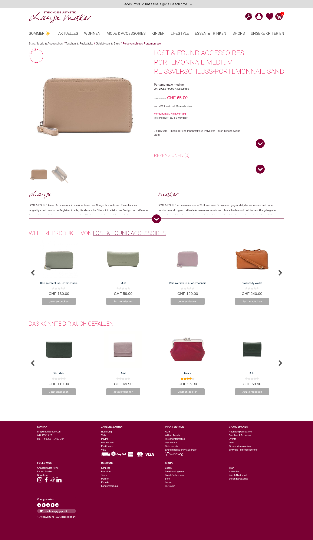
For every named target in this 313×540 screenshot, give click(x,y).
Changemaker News (48, 468)
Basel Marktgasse (174, 471)
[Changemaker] (61, 17)
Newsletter (42, 475)
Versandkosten (184, 106)
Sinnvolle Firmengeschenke (243, 449)
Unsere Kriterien (267, 33)
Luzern (168, 482)
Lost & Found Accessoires (174, 88)
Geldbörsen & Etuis (108, 43)
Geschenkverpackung (240, 446)
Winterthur (234, 471)
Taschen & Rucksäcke (79, 43)
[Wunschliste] (269, 19)
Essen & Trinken (210, 33)
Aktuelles (68, 33)
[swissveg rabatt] (174, 455)
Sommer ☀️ (39, 33)
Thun (231, 468)
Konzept (105, 468)
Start (32, 43)
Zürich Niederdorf (238, 475)
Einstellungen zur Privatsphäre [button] (181, 449)
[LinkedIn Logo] (59, 481)
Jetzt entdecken (59, 301)
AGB (167, 431)
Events (232, 439)
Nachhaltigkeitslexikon (240, 431)
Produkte (106, 471)
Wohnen (92, 33)
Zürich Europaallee (238, 478)
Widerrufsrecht (172, 435)
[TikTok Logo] (52, 481)
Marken (105, 478)
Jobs (231, 442)
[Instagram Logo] (39, 481)
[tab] (171, 156)
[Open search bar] (247, 16)
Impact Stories (44, 471)
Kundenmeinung (109, 486)
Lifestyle (180, 33)
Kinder (158, 33)
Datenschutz (171, 446)
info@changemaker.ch (48, 431)
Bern (167, 478)
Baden (168, 468)
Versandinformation (175, 439)
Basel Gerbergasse (175, 475)
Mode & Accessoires (126, 33)
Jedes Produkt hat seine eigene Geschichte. (155, 4)
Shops (239, 33)
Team (104, 475)
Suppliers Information (240, 435)
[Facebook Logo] (46, 481)
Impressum (171, 442)
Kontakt (105, 482)
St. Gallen (170, 486)
